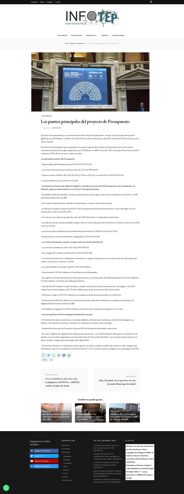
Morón (65, 473)
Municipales (91, 35)
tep (51, 360)
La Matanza (67, 463)
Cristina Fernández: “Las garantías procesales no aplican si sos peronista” (90, 416)
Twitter (42, 2)
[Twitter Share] (49, 355)
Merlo (65, 467)
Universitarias (118, 35)
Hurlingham (67, 456)
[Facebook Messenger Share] (59, 355)
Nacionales (63, 35)
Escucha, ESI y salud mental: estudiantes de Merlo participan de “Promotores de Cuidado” (106, 456)
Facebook (34, 2)
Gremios (104, 35)
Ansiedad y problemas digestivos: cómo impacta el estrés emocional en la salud (56, 416)
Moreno (66, 470)
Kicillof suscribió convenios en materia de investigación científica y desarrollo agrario (107, 473)
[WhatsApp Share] (54, 355)
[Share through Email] (64, 355)
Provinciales (76, 35)
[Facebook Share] (43, 355)
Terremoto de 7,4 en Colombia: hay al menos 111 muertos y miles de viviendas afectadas (124, 416)
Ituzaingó (66, 460)
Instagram (50, 2)
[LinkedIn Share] (69, 355)
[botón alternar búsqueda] (151, 2)
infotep (44, 360)
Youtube (58, 2)
